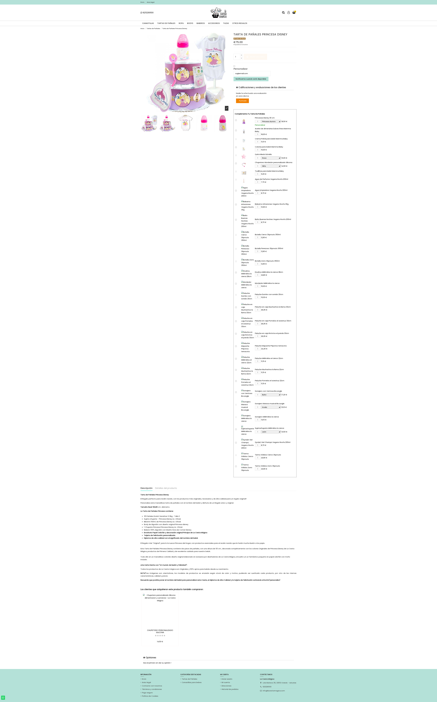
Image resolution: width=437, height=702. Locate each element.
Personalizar (241, 68)
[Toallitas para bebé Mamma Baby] (243, 172)
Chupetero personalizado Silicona (160, 631)
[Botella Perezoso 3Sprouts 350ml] (247, 250)
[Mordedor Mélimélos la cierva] (247, 284)
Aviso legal (150, 2)
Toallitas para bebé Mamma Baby (269, 171)
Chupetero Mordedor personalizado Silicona (273, 162)
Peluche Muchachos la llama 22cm (269, 369)
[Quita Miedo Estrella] (243, 156)
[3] (160, 635)
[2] (158, 635)
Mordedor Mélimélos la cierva (267, 283)
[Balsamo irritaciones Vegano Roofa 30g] (247, 205)
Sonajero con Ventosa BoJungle (268, 391)
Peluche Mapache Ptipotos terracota (271, 346)
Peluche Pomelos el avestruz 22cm (269, 380)
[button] (234, 66)
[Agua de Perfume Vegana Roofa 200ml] (243, 180)
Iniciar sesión (227, 679)
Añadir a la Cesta (257, 57)
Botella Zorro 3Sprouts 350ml (267, 261)
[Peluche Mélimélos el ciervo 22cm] (247, 360)
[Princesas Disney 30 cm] (243, 121)
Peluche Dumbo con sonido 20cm (269, 294)
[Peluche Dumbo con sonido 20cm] (247, 296)
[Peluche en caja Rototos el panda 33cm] (247, 335)
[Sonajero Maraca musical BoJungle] (247, 406)
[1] (156, 635)
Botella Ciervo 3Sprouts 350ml (268, 234)
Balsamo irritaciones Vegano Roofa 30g (271, 204)
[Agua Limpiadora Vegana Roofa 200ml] (247, 191)
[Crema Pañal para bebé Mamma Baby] (243, 140)
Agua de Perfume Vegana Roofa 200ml (271, 179)
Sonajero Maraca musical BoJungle (269, 403)
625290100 (267, 687)
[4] (162, 635)
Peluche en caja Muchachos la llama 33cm (273, 307)
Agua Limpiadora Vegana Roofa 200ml (271, 190)
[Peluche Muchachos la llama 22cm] (247, 371)
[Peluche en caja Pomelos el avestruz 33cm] (247, 322)
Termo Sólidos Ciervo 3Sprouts (268, 455)
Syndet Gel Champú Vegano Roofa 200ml (272, 442)
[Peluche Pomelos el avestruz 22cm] (247, 382)
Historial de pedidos (230, 689)
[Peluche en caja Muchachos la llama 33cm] (247, 308)
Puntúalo (243, 101)
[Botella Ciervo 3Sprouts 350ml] (247, 236)
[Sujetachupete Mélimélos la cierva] (247, 430)
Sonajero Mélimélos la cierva (267, 417)
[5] (164, 635)
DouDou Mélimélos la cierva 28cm (269, 272)
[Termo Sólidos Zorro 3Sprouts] (247, 467)
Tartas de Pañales (189, 679)
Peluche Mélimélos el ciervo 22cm (269, 358)
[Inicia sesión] (288, 12)
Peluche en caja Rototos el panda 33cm (272, 333)
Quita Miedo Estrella (263, 154)
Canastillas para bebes (192, 682)
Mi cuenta (226, 682)
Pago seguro (147, 692)
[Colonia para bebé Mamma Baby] (243, 148)
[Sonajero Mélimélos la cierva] (247, 418)
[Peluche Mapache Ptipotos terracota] (247, 347)
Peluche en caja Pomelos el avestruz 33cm (273, 321)
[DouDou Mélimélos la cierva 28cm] (247, 273)
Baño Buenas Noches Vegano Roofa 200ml (273, 219)
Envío (143, 2)
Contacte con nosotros (152, 686)
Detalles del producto (166, 488)
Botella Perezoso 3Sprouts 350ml (269, 248)
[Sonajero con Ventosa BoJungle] (247, 393)
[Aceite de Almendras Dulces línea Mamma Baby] (243, 131)
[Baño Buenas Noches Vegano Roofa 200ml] (247, 221)
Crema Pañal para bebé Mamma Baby (271, 139)
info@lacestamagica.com (274, 690)
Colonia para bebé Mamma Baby (269, 147)
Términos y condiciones (152, 689)
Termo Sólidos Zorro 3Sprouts (267, 466)
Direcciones (226, 686)
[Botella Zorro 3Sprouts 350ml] (247, 262)
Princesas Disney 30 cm (265, 118)
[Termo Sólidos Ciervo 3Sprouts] (247, 456)
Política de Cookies (150, 696)
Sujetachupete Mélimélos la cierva (269, 428)
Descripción (146, 488)
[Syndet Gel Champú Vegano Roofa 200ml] (247, 444)
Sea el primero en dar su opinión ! (157, 663)
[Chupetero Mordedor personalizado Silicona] (243, 164)
